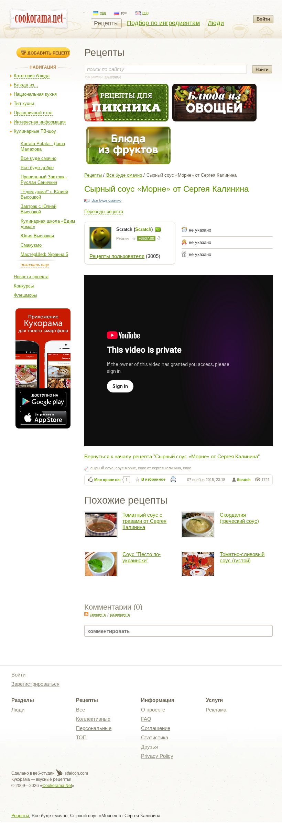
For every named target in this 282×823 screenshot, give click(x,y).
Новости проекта (31, 276)
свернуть (98, 614)
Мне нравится (107, 480)
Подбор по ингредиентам (163, 23)
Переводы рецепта (103, 211)
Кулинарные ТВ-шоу (35, 131)
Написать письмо (158, 229)
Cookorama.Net (57, 785)
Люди (216, 23)
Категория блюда (32, 75)
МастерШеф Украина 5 (44, 254)
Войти (263, 19)
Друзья (149, 747)
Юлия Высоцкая (37, 235)
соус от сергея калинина (159, 468)
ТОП (81, 737)
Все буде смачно (38, 158)
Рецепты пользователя (116, 256)
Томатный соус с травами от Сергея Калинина (144, 521)
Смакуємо (31, 245)
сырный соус (101, 468)
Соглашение (155, 728)
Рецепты (106, 23)
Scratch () (135, 229)
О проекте (153, 710)
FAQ (146, 719)
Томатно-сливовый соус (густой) (242, 557)
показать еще (35, 264)
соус (187, 468)
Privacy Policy (157, 756)
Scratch (244, 480)
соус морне (126, 468)
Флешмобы (25, 295)
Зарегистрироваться (35, 684)
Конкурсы (24, 286)
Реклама (216, 710)
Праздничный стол (33, 112)
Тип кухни (24, 103)
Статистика (154, 737)
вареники (113, 76)
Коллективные (93, 719)
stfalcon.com (76, 773)
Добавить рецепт (48, 53)
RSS (86, 614)
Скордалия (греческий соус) (239, 518)
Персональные (93, 728)
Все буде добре (37, 167)
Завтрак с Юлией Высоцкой (38, 209)
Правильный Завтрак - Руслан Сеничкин (44, 179)
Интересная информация (40, 122)
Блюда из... (26, 84)
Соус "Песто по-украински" (141, 557)
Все (80, 710)
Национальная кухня (35, 94)
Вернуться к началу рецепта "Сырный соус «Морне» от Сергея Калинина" (172, 456)
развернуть (120, 614)
